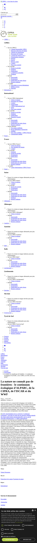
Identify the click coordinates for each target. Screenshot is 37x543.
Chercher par (4, 12)
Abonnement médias (16, 134)
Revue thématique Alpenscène (19, 129)
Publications (14, 71)
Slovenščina (7, 342)
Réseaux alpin (15, 61)
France (6, 136)
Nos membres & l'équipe (17, 147)
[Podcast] (5, 8)
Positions (13, 74)
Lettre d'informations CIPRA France (21, 167)
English (6, 338)
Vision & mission (15, 145)
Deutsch (6, 336)
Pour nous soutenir (16, 65)
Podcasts (13, 88)
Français (6, 339)
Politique (13, 69)
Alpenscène (4, 502)
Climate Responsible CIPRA (19, 49)
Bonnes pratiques (15, 82)
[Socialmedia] (5, 9)
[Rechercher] (17, 14)
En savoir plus (19, 522)
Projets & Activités (16, 187)
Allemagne (7, 201)
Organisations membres (17, 57)
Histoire (13, 58)
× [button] (35, 510)
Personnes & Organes (17, 54)
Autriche (6, 223)
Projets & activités (16, 153)
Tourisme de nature (18, 479)
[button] (18, 536)
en (4, 22)
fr (4, 24)
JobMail (13, 131)
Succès (13, 60)
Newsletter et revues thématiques (20, 85)
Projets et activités (16, 68)
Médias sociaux (15, 87)
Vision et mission (15, 100)
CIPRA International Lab (18, 106)
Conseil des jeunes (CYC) (18, 55)
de (4, 21)
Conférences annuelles (17, 72)
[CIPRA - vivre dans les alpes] (9, 1)
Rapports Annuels (16, 117)
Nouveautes (7, 372)
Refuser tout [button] (27, 539)
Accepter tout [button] (10, 539)
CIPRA (6, 39)
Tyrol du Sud (7, 312)
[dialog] (18, 525)
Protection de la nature (7, 479)
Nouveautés (14, 77)
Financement (14, 104)
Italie (5, 245)
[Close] (5, 46)
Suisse (6, 169)
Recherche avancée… (7, 16)
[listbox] (33, 510)
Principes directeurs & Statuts (19, 51)
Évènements (14, 79)
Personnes (7, 472)
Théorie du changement (17, 52)
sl (4, 27)
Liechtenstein (7, 268)
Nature (3, 472)
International (7, 90)
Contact (13, 63)
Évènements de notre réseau (18, 161)
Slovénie (6, 290)
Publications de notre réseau (18, 80)
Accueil (6, 371)
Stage (12, 107)
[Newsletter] (5, 4)
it (4, 25)
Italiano (6, 341)
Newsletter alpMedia (16, 128)
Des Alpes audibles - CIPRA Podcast (21, 132)
